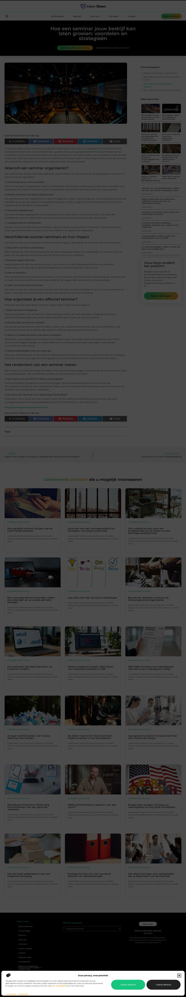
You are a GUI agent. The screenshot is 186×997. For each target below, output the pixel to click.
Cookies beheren (128, 985)
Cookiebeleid (10, 994)
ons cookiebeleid (59, 986)
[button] (179, 975)
